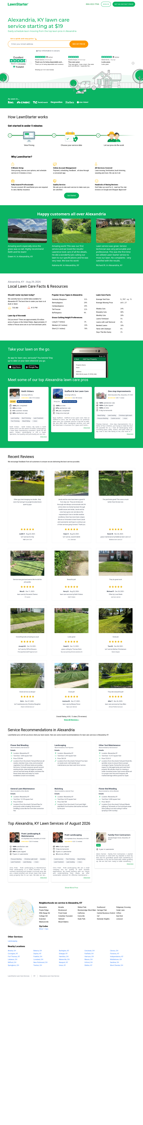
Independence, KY (116, 957)
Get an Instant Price (123, 4)
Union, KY (62, 965)
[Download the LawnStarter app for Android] (32, 367)
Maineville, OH (64, 959)
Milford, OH (12, 962)
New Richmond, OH (40, 962)
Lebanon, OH (12, 959)
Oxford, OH (88, 962)
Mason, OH (88, 959)
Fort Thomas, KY (14, 957)
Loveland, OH (38, 959)
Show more (43, 437)
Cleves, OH (114, 951)
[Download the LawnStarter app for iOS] (15, 367)
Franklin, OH (37, 957)
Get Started (71, 196)
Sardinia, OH (114, 962)
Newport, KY (63, 962)
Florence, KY (114, 954)
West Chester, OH (116, 965)
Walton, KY (88, 965)
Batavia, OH (37, 951)
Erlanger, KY (63, 954)
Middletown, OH (116, 959)
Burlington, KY (64, 951)
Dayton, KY (37, 954)
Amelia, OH (12, 951)
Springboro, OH (13, 965)
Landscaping (12, 941)
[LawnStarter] (18, 4)
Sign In (106, 4)
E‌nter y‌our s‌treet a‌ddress (22, 44)
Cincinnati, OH (89, 951)
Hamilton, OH (63, 957)
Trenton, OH (37, 965)
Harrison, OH (89, 957)
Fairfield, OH (88, 954)
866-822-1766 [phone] (92, 4)
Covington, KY (13, 954)
